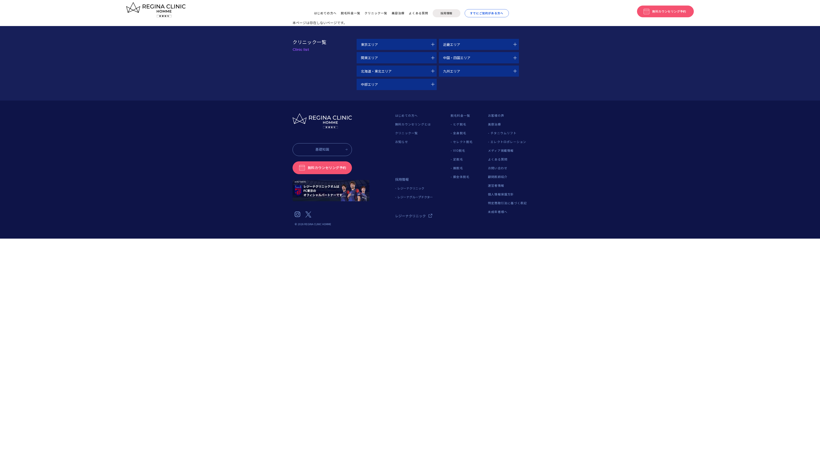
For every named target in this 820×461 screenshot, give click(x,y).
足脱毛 (458, 159)
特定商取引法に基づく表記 (507, 203)
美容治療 (398, 13)
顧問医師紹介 (497, 177)
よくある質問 (418, 13)
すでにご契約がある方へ (486, 13)
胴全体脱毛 (461, 177)
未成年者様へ (497, 212)
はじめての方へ (325, 13)
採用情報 (446, 13)
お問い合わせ (497, 168)
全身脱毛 (459, 133)
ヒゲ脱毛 (459, 124)
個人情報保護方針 (501, 194)
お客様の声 (496, 115)
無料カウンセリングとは (413, 124)
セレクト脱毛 (463, 142)
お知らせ (401, 142)
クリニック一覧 (376, 13)
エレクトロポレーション (508, 142)
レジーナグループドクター (415, 197)
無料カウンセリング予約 (327, 167)
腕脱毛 (458, 168)
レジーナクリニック (410, 188)
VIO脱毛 (459, 150)
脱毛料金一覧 (350, 13)
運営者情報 (496, 185)
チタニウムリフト (504, 133)
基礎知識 (322, 149)
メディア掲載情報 (501, 150)
